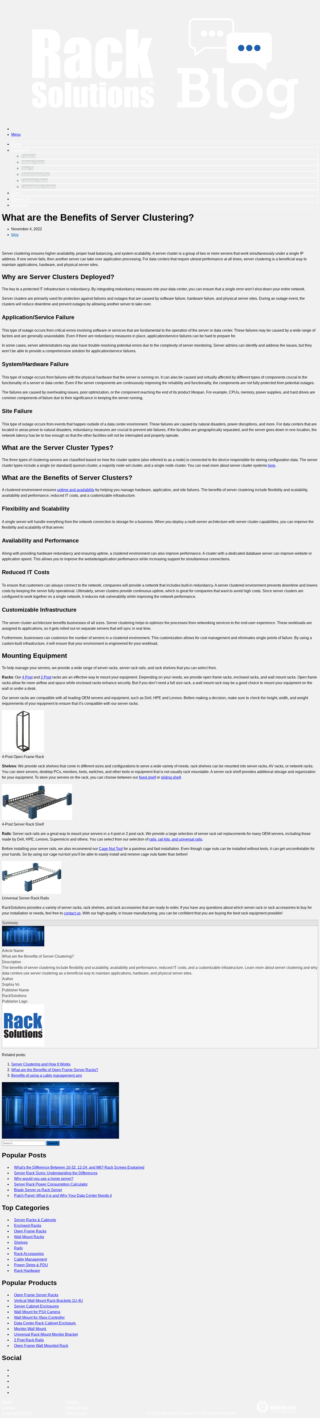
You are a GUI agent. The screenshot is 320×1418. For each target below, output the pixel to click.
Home (16, 144)
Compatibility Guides (38, 187)
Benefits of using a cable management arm (46, 1075)
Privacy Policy (77, 1408)
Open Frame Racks (30, 1231)
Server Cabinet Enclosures (36, 1306)
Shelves (21, 1242)
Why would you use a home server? (43, 1179)
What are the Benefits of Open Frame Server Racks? (54, 1070)
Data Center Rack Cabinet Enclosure (45, 1323)
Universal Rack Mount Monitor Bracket (46, 1334)
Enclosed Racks (27, 1226)
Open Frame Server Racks (36, 1295)
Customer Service (17, 1413)
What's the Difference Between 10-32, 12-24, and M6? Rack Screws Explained (79, 1167)
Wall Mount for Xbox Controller (39, 1317)
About (7, 1402)
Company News (34, 180)
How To (27, 168)
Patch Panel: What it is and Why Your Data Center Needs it (63, 1196)
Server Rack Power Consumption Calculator (51, 1184)
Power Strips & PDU (31, 1265)
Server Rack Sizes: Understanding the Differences (55, 1173)
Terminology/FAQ (35, 174)
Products (28, 156)
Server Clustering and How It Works (41, 1064)
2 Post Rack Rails (29, 1340)
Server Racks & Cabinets (35, 1220)
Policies (71, 1402)
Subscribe (19, 205)
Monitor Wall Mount (30, 1329)
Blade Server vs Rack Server (38, 1190)
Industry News (33, 162)
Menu (16, 134)
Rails (18, 1248)
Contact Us (20, 199)
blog (15, 235)
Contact (8, 1408)
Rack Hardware (27, 1271)
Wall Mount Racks (29, 1237)
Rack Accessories (29, 1254)
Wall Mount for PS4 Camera (37, 1312)
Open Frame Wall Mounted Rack (41, 1346)
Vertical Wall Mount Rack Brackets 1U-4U (48, 1301)
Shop (15, 193)
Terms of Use (76, 1413)
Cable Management (30, 1259)
